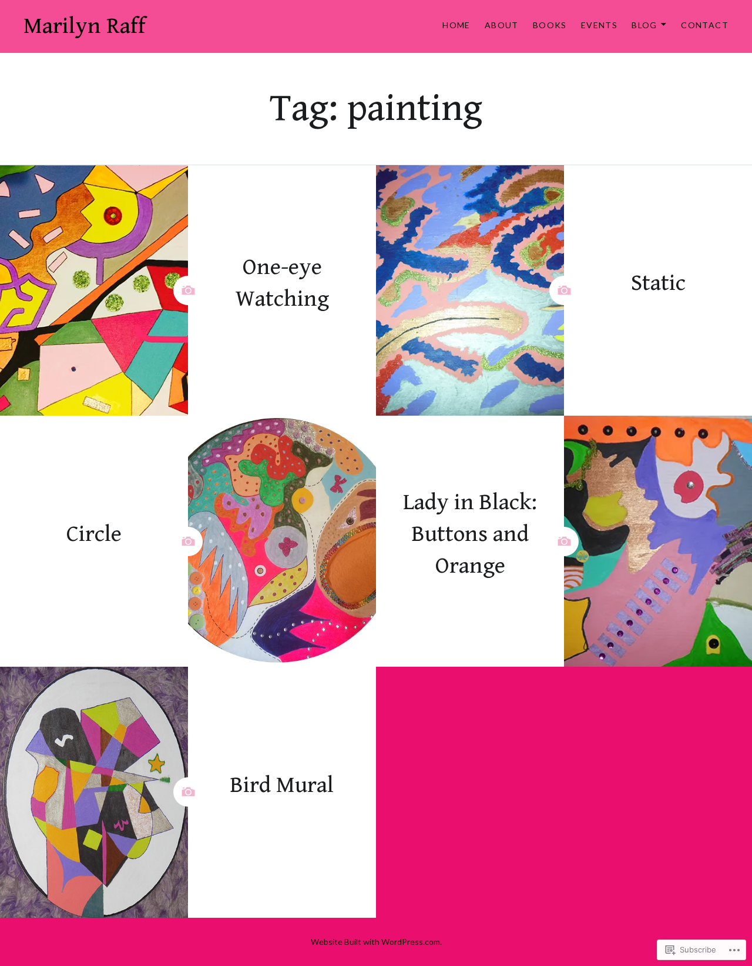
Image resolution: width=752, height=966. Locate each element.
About (502, 25)
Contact (704, 25)
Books (550, 25)
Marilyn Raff (85, 26)
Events (599, 25)
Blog (644, 25)
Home (456, 25)
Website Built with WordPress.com (375, 942)
